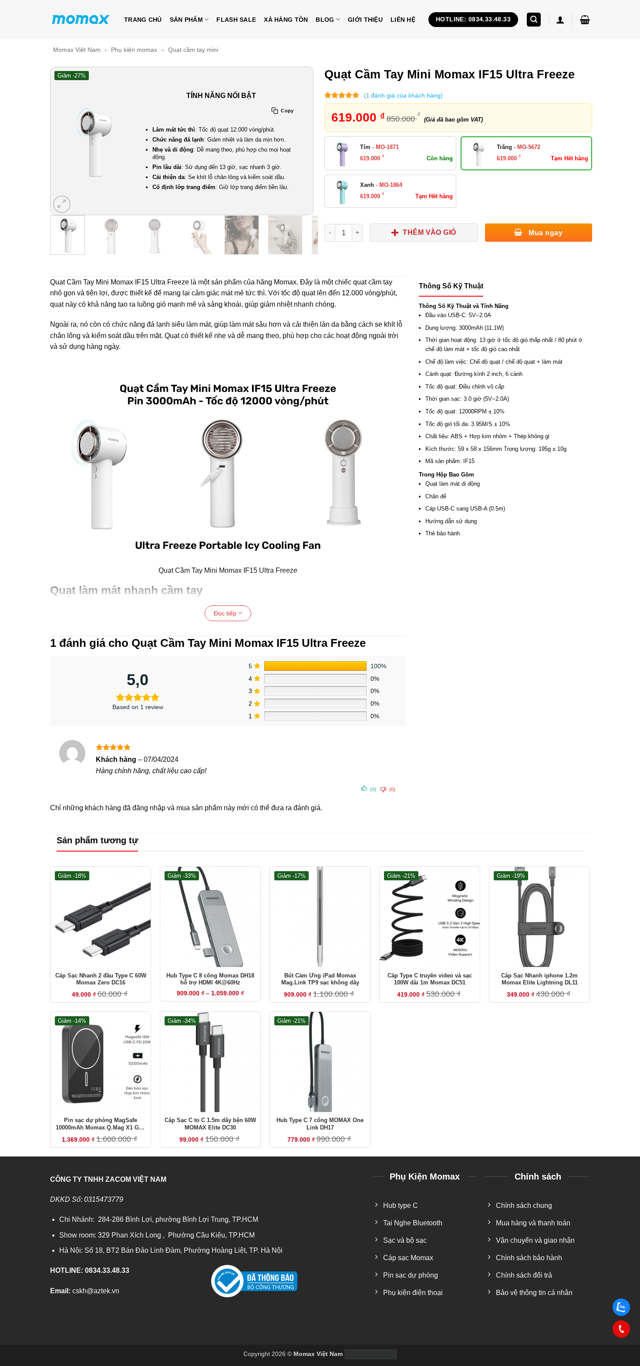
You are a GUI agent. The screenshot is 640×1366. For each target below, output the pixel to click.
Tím (379, 147)
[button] (534, 20)
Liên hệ (403, 19)
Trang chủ (143, 19)
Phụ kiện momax (134, 49)
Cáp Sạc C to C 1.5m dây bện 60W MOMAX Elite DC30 (210, 1124)
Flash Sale (236, 19)
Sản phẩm (186, 19)
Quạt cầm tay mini (193, 49)
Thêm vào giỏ (429, 232)
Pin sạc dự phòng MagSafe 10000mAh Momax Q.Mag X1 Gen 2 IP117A (100, 1124)
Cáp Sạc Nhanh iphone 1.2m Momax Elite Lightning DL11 (539, 979)
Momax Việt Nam (77, 49)
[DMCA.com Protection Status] (370, 1353)
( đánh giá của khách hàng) (403, 95)
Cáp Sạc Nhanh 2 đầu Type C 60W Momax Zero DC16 (100, 979)
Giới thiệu (365, 19)
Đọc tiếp (226, 613)
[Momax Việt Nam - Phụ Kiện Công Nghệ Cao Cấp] (80, 19)
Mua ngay (545, 233)
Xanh (381, 185)
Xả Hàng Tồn (286, 19)
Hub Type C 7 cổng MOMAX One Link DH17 (320, 1124)
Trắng (518, 147)
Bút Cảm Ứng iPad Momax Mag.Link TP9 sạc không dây (320, 979)
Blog (325, 19)
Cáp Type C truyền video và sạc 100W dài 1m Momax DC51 (429, 979)
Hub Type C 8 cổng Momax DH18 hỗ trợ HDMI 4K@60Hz (210, 979)
